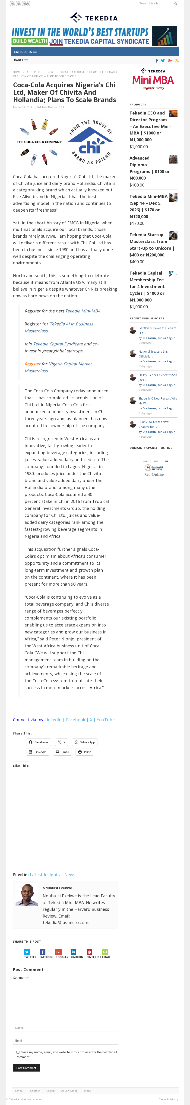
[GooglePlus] (169, 61)
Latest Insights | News (40, 72)
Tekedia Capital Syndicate (57, 344)
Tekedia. (14, 1099)
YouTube (106, 719)
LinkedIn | (54, 719)
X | (93, 719)
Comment (21, 977)
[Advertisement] (65, 826)
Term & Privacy (168, 1099)
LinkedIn (77, 957)
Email (106, 957)
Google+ (61, 957)
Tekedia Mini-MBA (82, 311)
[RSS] (176, 61)
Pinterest (94, 957)
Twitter (30, 957)
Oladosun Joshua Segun (158, 338)
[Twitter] (162, 61)
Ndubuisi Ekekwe (47, 107)
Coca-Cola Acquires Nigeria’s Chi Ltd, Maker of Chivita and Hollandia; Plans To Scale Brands (64, 92)
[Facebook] (156, 61)
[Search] (175, 3)
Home (16, 72)
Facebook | (77, 719)
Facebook (46, 957)
